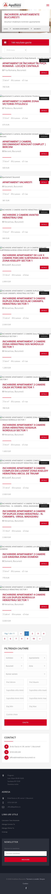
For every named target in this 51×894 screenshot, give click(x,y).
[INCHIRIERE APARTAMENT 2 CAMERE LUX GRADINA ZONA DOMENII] (25, 547)
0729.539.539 (15, 752)
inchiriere (44, 136)
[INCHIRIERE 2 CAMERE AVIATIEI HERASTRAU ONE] (25, 210)
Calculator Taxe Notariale (10, 820)
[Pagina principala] (13, 4)
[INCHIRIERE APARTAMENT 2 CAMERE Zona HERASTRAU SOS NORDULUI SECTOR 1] (25, 335)
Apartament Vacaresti (17, 182)
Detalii (44, 73)
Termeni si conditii (32, 879)
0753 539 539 (12, 802)
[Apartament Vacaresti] (25, 177)
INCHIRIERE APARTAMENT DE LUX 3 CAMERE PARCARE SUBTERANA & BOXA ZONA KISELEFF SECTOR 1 (25, 257)
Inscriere (25, 860)
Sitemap (5, 832)
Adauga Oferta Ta (8, 828)
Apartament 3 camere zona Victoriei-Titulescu (20, 102)
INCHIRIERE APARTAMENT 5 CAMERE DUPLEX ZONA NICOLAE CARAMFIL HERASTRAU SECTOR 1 (23, 301)
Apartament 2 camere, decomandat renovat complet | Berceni (24, 144)
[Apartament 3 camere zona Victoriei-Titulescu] (25, 96)
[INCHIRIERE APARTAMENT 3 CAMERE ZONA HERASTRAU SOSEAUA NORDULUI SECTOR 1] (25, 418)
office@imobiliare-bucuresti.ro (22, 757)
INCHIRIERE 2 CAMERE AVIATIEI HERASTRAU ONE (20, 216)
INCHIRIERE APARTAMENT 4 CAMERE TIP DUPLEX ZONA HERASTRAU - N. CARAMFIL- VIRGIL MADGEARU (23, 513)
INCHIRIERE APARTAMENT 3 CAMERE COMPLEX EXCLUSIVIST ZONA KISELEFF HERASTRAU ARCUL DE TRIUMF (25, 470)
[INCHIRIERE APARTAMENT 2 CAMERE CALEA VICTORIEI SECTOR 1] (25, 378)
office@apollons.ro (14, 807)
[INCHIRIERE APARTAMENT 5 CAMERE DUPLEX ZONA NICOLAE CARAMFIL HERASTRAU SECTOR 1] (25, 292)
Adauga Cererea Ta (8, 824)
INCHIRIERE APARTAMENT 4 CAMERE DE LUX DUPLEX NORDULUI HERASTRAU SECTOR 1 (23, 597)
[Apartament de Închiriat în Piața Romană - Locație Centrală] (25, 58)
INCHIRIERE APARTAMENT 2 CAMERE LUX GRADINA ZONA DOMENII (23, 555)
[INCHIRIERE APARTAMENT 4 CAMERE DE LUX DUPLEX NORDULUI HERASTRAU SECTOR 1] (25, 588)
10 (34, 638)
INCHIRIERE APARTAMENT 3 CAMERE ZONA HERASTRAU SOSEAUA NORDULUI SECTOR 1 (23, 427)
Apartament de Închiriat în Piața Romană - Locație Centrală (24, 65)
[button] (14, 658)
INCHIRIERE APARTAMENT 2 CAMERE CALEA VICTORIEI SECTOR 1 (23, 386)
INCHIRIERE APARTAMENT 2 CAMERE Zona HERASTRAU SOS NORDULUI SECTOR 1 (23, 344)
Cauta (25, 722)
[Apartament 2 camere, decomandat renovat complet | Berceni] (25, 135)
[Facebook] (26, 888)
